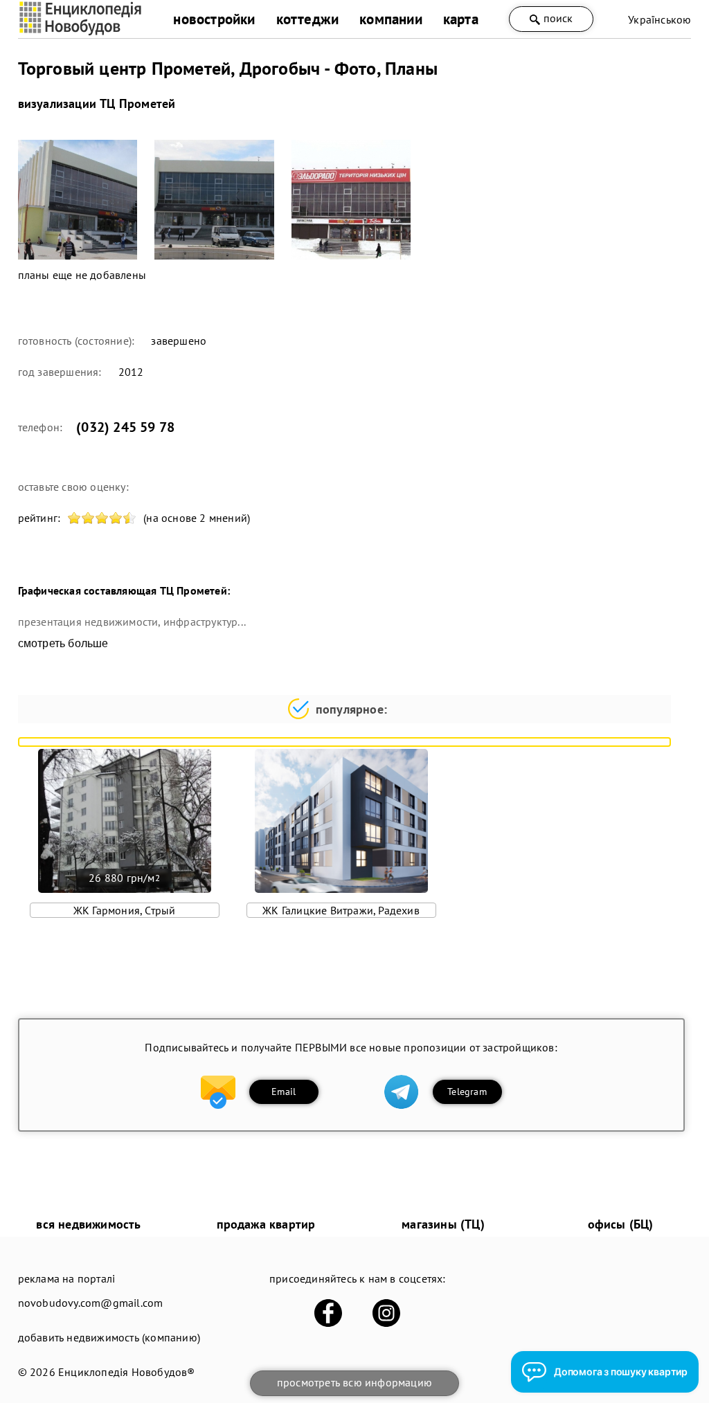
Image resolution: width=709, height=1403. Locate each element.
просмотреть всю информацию (354, 1382)
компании (390, 19)
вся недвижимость (88, 1224)
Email (283, 1091)
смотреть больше (63, 643)
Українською (659, 19)
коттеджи (307, 19)
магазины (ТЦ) (443, 1224)
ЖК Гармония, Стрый (124, 910)
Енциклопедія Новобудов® (126, 1372)
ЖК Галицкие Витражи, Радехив (341, 910)
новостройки (214, 19)
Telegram (467, 1091)
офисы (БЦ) (621, 1224)
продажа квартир (266, 1224)
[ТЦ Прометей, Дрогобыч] (78, 200)
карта (460, 19)
